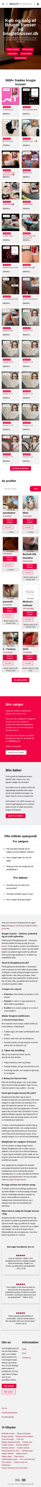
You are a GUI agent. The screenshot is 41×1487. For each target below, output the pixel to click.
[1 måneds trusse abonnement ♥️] (10, 159)
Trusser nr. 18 (28, 362)
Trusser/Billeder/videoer (11, 299)
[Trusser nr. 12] (30, 443)
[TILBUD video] (30, 190)
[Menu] (3, 4)
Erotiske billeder (22, 1445)
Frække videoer (23, 1448)
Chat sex (20, 1439)
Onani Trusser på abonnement (29, 237)
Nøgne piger (7, 1456)
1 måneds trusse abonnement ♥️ (9, 174)
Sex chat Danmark (27, 1459)
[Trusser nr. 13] (10, 443)
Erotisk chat (27, 1442)
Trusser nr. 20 (8, 362)
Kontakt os (26, 1358)
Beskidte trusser (8, 1433)
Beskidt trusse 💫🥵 (30, 141)
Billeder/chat (27, 173)
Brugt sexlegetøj (23, 1433)
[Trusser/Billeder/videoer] (10, 285)
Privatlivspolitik (8, 1417)
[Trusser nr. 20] (10, 348)
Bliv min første (8, 141)
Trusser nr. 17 (8, 394)
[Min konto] (38, 4)
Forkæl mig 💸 (8, 110)
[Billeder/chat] (30, 159)
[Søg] (7, 4)
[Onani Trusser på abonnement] (30, 222)
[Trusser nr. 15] (10, 411)
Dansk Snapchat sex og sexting (14, 1468)
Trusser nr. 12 (28, 457)
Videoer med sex (20, 1462)
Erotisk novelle (8, 1445)
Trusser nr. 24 (28, 330)
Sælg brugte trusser (10, 1459)
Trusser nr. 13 (8, 457)
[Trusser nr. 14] (30, 411)
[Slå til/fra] (4, 849)
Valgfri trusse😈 (8, 204)
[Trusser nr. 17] (10, 380)
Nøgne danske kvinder (11, 1442)
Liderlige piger (27, 1451)
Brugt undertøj (7, 1436)
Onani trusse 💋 (28, 267)
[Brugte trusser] (10, 317)
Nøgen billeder (8, 1453)
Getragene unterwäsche (16, 926)
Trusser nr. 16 (28, 394)
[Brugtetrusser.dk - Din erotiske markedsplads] (20, 4)
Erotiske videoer (8, 1448)
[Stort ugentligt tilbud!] (30, 96)
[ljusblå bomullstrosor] (30, 285)
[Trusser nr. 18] (30, 348)
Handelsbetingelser (10, 1413)
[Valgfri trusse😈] (10, 190)
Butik (24, 1349)
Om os (4, 1408)
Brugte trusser (8, 330)
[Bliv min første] (10, 127)
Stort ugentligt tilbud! (30, 110)
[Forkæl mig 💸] (10, 96)
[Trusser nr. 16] (30, 380)
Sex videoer (6, 1462)
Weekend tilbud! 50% (10, 267)
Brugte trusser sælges (24, 1436)
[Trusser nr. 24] (30, 317)
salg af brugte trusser (17, 1180)
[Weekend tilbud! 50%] (10, 254)
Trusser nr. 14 (28, 425)
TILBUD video (28, 204)
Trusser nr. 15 (8, 425)
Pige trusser (19, 1456)
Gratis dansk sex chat (10, 1451)
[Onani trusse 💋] (30, 254)
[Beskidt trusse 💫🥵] (30, 127)
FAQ (24, 1353)
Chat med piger (8, 1439)
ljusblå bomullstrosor (30, 299)
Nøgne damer (21, 1453)
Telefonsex (6, 1465)
